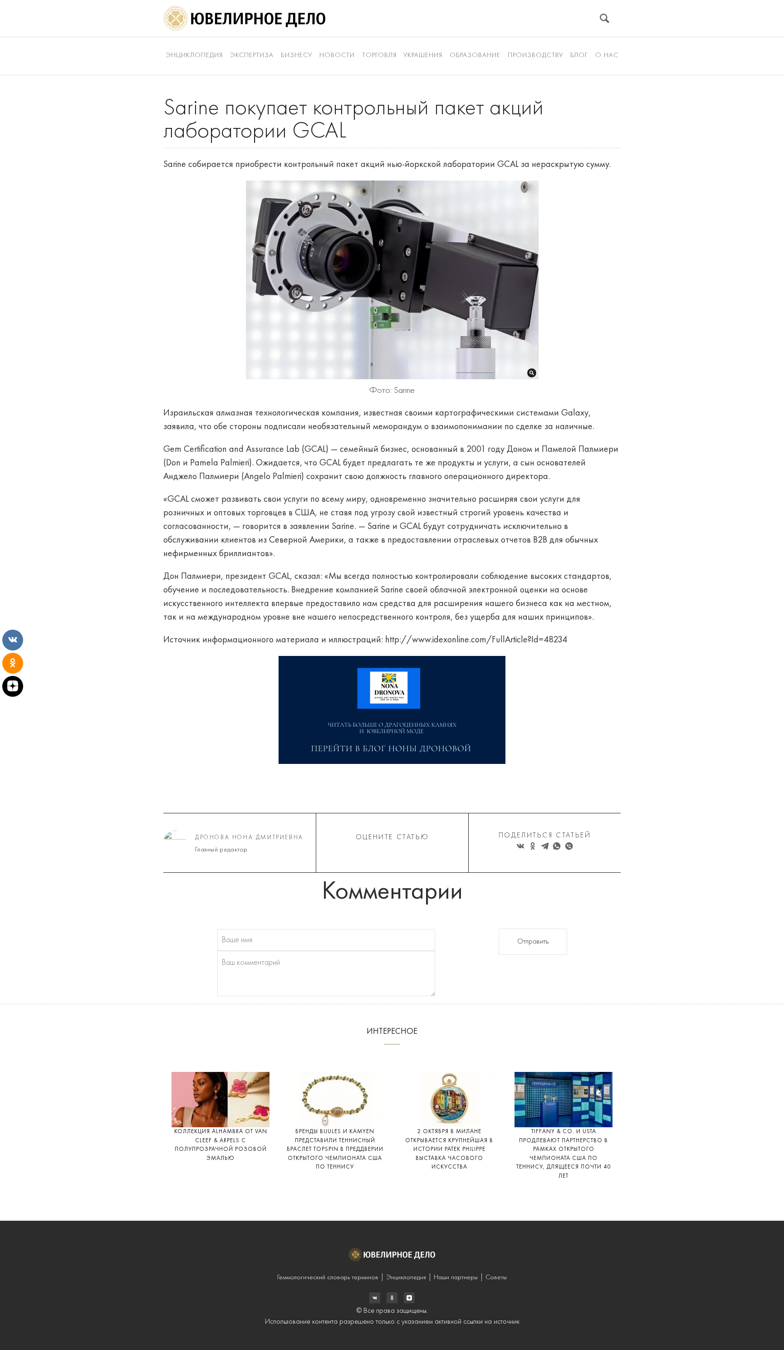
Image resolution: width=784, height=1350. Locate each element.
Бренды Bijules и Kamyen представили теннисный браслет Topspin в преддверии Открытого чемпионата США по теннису (335, 1149)
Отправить (533, 941)
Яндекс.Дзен (409, 1297)
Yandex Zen (392, 1297)
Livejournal (374, 1297)
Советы (496, 1277)
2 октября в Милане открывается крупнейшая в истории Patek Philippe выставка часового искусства (449, 1149)
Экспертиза (252, 55)
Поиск (604, 18)
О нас (606, 55)
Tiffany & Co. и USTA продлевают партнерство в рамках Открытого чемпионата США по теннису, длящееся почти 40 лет (563, 1154)
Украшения (422, 55)
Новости (337, 55)
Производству (535, 55)
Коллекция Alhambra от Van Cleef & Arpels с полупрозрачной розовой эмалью (220, 1145)
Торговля (379, 55)
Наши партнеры (456, 1277)
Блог (579, 55)
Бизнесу (296, 55)
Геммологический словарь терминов (327, 1277)
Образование (475, 55)
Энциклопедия (194, 55)
